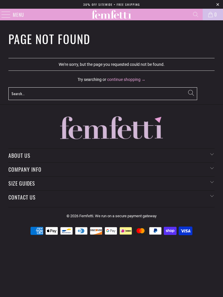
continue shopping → (126, 79)
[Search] (195, 14)
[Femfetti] (111, 14)
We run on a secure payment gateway (126, 216)
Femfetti (86, 216)
